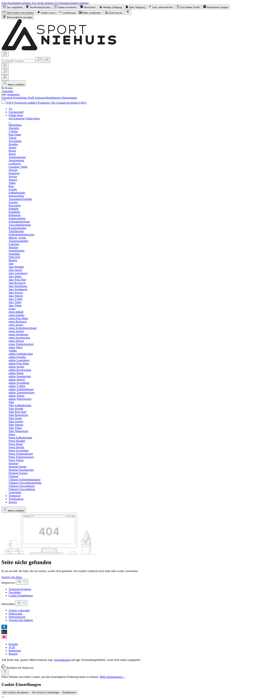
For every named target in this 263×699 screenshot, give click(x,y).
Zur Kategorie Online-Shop (24, 118)
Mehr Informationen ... (112, 676)
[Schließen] (2, 696)
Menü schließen (16, 84)
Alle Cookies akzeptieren (16, 692)
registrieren (13, 94)
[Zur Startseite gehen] (58, 49)
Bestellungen (53, 97)
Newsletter (15, 592)
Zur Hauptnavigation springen (72, 2)
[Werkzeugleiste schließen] (127, 12)
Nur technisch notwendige (45, 692)
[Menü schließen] (10, 122)
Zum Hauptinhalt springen (16, 2)
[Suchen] (38, 60)
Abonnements (69, 97)
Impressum (15, 650)
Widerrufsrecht (17, 616)
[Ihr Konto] (5, 78)
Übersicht (7, 97)
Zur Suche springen (43, 2)
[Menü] (5, 54)
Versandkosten (62, 659)
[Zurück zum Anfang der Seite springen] (5, 672)
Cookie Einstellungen (21, 595)
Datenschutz (16, 613)
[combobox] (18, 61)
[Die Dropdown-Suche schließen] (46, 60)
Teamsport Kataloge (20, 589)
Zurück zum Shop (11, 577)
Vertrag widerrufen (19, 610)
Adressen (40, 97)
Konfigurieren (69, 692)
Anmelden (7, 91)
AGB (12, 647)
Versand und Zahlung (21, 620)
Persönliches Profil (24, 97)
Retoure (13, 653)
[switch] (12, 7)
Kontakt (13, 644)
